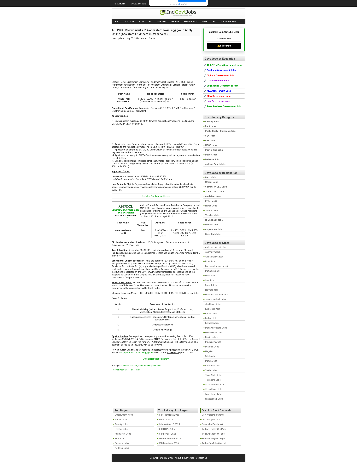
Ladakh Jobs (211, 318)
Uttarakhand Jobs (214, 389)
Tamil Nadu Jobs (213, 375)
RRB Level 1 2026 (167, 433)
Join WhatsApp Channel (213, 415)
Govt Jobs (129, 22)
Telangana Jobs (213, 380)
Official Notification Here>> (156, 359)
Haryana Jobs (211, 290)
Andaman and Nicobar (215, 247)
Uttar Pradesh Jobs (214, 384)
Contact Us (201, 458)
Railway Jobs (145, 22)
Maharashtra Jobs (214, 332)
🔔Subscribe (224, 46)
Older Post (129, 370)
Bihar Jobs (210, 261)
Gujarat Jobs (211, 285)
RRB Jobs (119, 438)
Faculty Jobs (121, 424)
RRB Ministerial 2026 (168, 443)
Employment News (138, 4)
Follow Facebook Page (213, 433)
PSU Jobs (175, 22)
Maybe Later (164, 15)
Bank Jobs (161, 22)
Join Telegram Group (212, 419)
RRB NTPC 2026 (166, 429)
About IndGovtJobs (184, 458)
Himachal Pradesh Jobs (216, 294)
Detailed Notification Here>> (156, 196)
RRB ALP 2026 (165, 419)
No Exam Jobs (119, 4)
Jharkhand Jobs (212, 304)
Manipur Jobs (211, 337)
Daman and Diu (212, 271)
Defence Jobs (122, 443)
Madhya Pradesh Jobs (216, 327)
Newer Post (118, 370)
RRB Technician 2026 (168, 415)
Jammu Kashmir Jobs (215, 299)
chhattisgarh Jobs (214, 398)
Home (117, 22)
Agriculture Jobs (123, 433)
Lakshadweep (212, 323)
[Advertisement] (156, 58)
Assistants (143, 365)
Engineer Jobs (154, 365)
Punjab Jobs (211, 361)
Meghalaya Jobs (213, 342)
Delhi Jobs (210, 275)
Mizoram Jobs (212, 346)
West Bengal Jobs (214, 394)
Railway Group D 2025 (169, 424)
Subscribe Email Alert (212, 424)
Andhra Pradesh (130, 365)
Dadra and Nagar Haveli (216, 266)
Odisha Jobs (211, 356)
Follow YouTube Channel (214, 443)
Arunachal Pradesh (214, 256)
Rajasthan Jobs (212, 365)
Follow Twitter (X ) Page (214, 429)
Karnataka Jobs (212, 308)
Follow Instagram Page (213, 438)
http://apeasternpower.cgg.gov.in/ (137, 352)
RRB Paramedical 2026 (169, 438)
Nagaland (209, 351)
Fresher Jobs (190, 22)
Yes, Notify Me (192, 15)
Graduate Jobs (208, 22)
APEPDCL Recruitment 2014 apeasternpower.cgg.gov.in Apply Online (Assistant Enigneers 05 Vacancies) (152, 32)
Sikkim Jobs (211, 370)
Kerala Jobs (211, 313)
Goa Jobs (209, 280)
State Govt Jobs (228, 22)
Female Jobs (121, 419)
